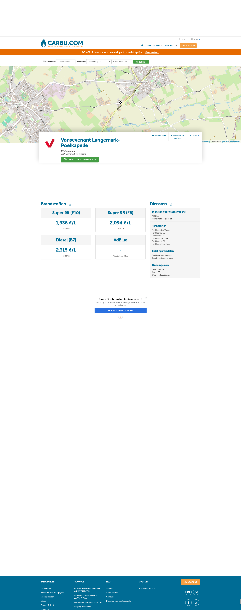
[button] (120, 299)
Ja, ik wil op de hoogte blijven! (120, 310)
